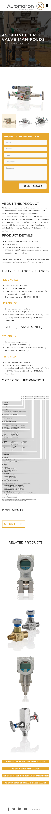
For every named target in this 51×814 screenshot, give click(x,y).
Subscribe (35, 809)
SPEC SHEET (12, 523)
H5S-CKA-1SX (10, 279)
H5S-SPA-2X (9, 303)
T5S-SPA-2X (9, 356)
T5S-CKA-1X (9, 336)
